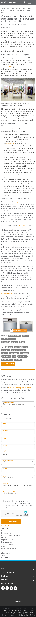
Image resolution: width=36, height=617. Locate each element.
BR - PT (17, 601)
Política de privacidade (19, 610)
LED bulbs (9, 347)
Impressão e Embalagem (9, 342)
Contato (7, 610)
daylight (4, 353)
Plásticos (26, 336)
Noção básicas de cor (7, 531)
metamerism (6, 356)
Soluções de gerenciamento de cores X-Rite (13, 8)
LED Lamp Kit (22, 356)
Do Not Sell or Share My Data (25, 615)
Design (3, 537)
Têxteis (22, 342)
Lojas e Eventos (6, 558)
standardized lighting (18, 350)
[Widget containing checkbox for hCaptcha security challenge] (15, 513)
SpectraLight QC (7, 360)
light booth (5, 350)
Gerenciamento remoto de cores (11, 551)
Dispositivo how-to (7, 540)
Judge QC (18, 360)
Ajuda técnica (5, 553)
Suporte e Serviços (7, 572)
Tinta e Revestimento (8, 339)
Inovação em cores (14, 336)
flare (14, 356)
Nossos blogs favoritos (8, 542)
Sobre (3, 569)
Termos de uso (29, 613)
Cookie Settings (10, 613)
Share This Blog (8, 364)
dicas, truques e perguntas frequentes (19, 388)
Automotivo (5, 529)
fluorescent (24, 353)
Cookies (31, 610)
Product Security (9, 615)
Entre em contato (6, 294)
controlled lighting (21, 347)
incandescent (14, 353)
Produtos (4, 576)
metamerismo (10, 144)
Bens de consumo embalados (10, 535)
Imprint (19, 613)
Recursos (4, 580)
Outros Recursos (7, 583)
